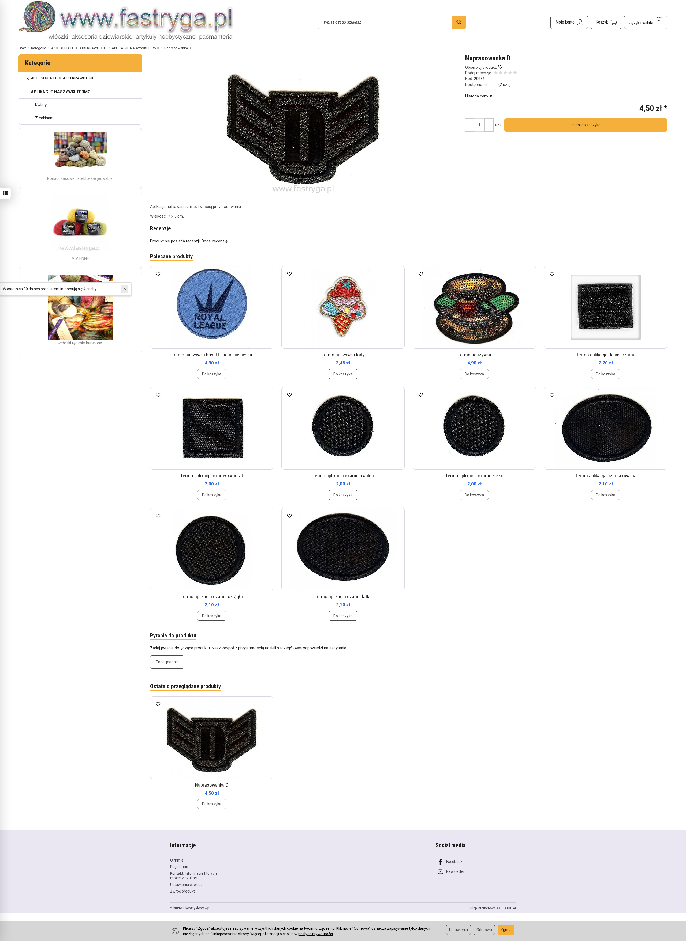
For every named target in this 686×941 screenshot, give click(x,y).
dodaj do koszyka (586, 125)
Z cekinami (44, 118)
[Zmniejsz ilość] (489, 125)
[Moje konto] (569, 22)
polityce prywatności (315, 934)
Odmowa (484, 930)
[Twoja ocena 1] (495, 73)
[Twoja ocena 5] (515, 73)
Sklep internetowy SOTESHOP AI (492, 908)
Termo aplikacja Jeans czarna (605, 355)
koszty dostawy (197, 908)
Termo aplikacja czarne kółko (474, 476)
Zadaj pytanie (167, 662)
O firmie (177, 860)
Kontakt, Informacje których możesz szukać (193, 875)
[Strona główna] (126, 21)
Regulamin (179, 866)
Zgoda (506, 930)
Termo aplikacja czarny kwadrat (211, 476)
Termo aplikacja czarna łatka (343, 596)
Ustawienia (458, 930)
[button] (303, 125)
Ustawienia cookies (186, 884)
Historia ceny (477, 96)
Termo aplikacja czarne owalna (343, 476)
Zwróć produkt (182, 891)
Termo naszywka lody (343, 355)
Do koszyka (211, 374)
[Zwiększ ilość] (469, 125)
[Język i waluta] (645, 22)
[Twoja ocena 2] (500, 73)
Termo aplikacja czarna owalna (605, 476)
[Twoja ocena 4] (510, 73)
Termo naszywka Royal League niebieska (212, 355)
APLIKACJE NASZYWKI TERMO (61, 91)
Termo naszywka (474, 355)
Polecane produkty (171, 256)
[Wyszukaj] (459, 22)
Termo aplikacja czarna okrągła (212, 596)
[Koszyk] (606, 22)
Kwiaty (41, 104)
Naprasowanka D (211, 785)
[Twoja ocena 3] (505, 73)
